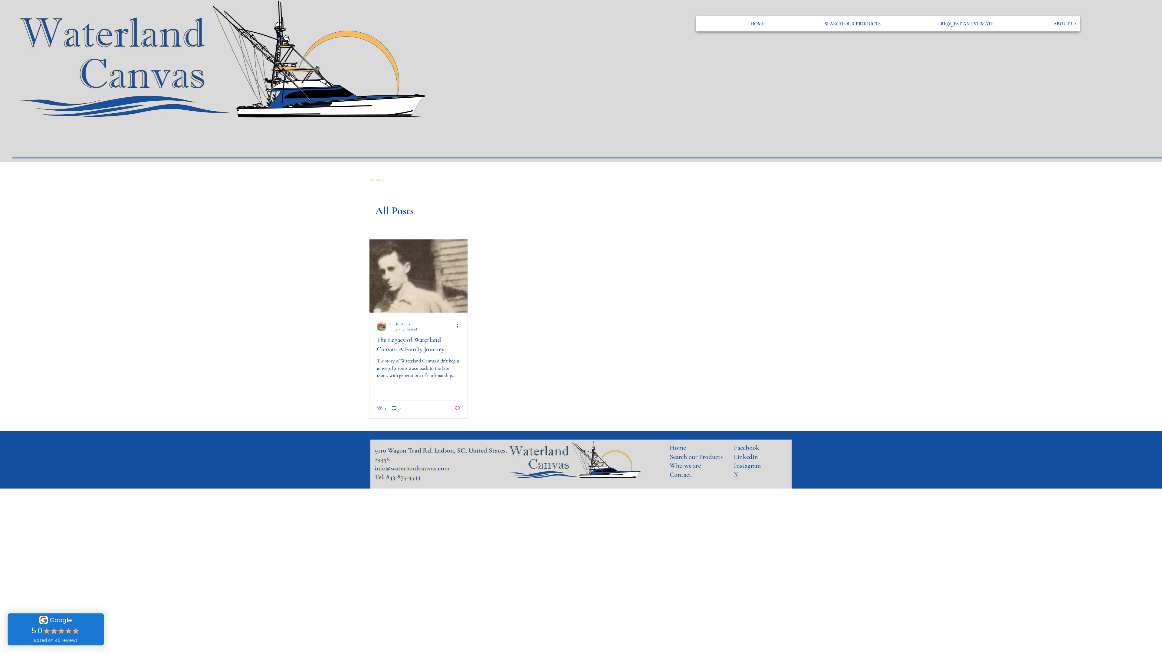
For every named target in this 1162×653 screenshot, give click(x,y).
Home (678, 447)
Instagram (747, 465)
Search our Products (696, 457)
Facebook (746, 447)
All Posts (377, 180)
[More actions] (459, 326)
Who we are (685, 465)
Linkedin (746, 457)
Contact (680, 474)
